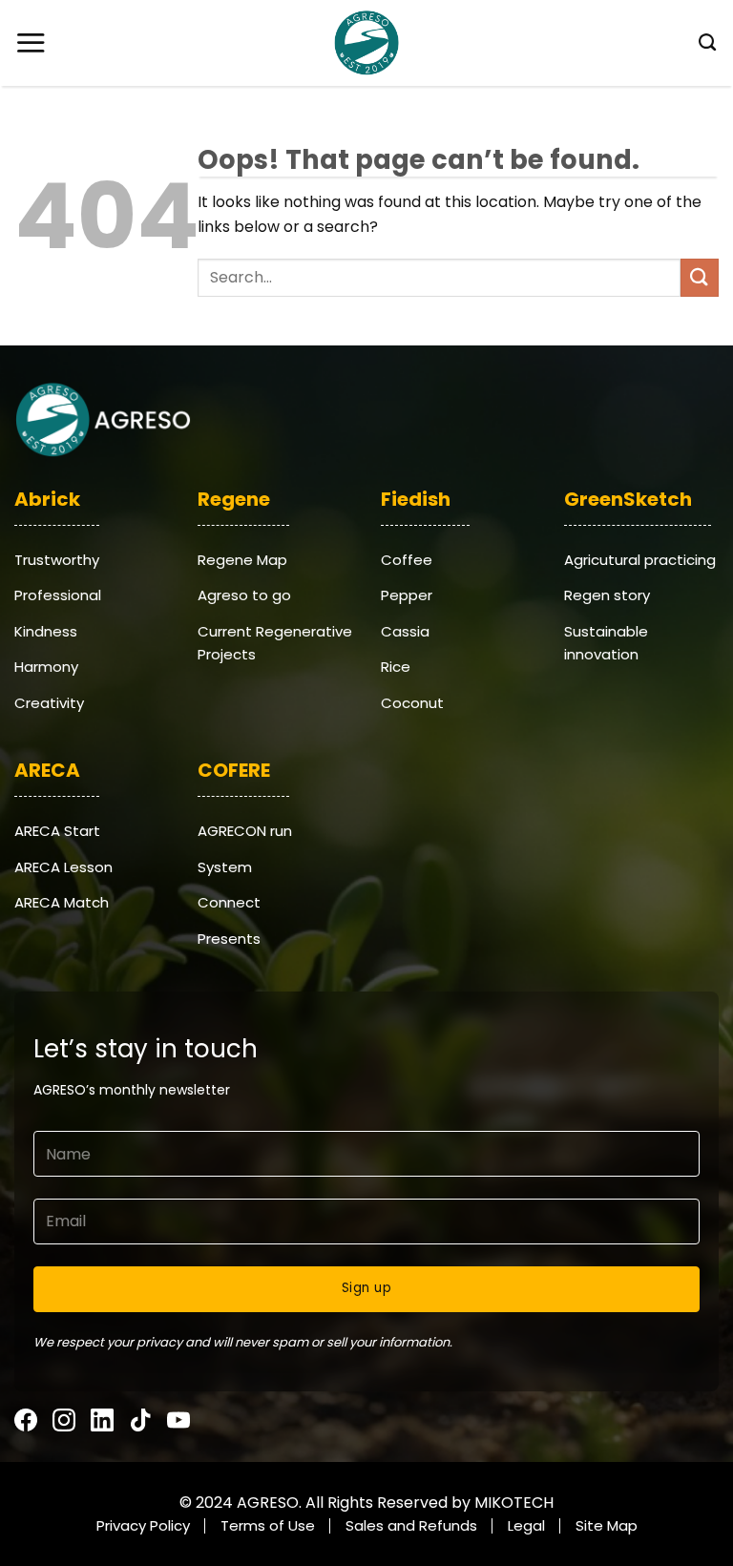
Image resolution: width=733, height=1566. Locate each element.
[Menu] (30, 42)
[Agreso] (366, 43)
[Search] (701, 43)
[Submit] (700, 277)
